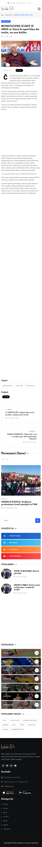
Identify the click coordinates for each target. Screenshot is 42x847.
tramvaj (5, 729)
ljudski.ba (20, 843)
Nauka (5, 821)
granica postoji (7, 385)
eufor (4, 720)
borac (14, 725)
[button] (3, 459)
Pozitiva (4, 499)
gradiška (5, 725)
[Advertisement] (21, 132)
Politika (5, 804)
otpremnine (31, 725)
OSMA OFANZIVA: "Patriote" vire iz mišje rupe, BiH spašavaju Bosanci (22, 436)
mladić (22, 725)
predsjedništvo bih (17, 729)
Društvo (5, 808)
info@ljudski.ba (9, 786)
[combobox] (12, 520)
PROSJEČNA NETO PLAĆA (30, 720)
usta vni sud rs (14, 720)
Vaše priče (6, 21)
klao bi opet (30, 385)
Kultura (5, 825)
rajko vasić (19, 385)
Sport (5, 812)
